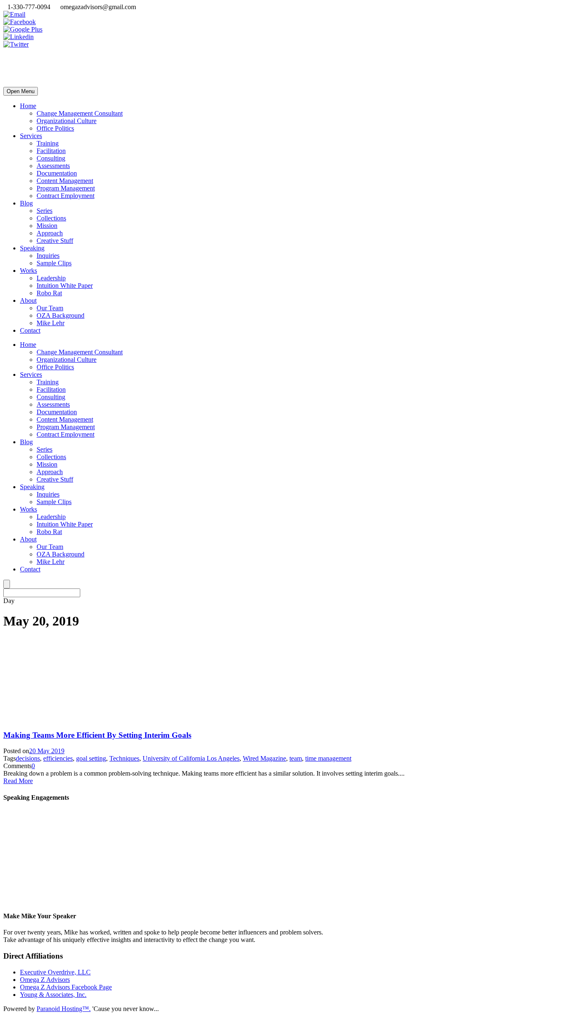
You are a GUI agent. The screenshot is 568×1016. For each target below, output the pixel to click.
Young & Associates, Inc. (53, 994)
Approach (50, 233)
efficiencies (58, 758)
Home (28, 105)
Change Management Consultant (80, 113)
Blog (26, 203)
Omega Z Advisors (45, 979)
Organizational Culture (66, 120)
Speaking (32, 248)
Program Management (66, 188)
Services (31, 135)
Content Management (65, 180)
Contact (30, 330)
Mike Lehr (50, 322)
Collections (51, 218)
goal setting (91, 758)
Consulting (51, 158)
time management (328, 758)
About (28, 300)
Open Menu (21, 91)
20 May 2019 (46, 750)
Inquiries (48, 255)
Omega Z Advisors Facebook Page (66, 987)
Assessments (53, 165)
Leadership (51, 278)
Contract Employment (65, 195)
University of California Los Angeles (191, 758)
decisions (28, 758)
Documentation (57, 173)
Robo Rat (49, 293)
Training (48, 143)
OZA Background (60, 315)
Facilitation (51, 150)
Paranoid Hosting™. (64, 1008)
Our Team (50, 307)
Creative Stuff (55, 240)
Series (44, 210)
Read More (18, 780)
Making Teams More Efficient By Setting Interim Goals (97, 735)
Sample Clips (54, 263)
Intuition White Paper (65, 285)
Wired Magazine (264, 758)
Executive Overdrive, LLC (55, 972)
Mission (47, 225)
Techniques (124, 758)
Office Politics (55, 128)
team (295, 758)
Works (28, 270)
